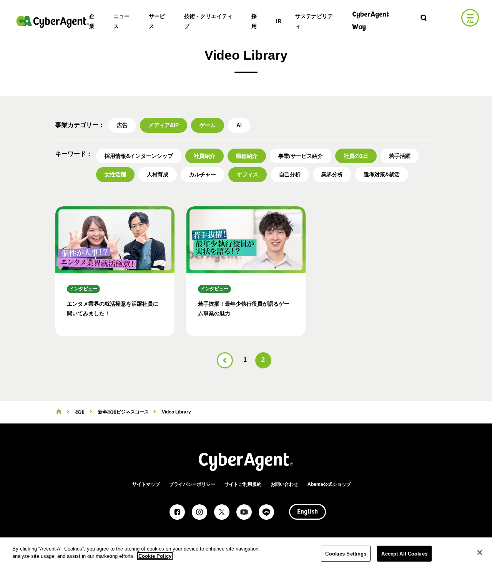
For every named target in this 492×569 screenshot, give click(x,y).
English (307, 512)
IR (278, 21)
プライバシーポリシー (192, 484)
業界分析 (332, 174)
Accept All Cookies (404, 554)
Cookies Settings (345, 554)
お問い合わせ (284, 484)
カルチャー (202, 174)
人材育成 (157, 174)
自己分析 (290, 174)
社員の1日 (356, 156)
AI (239, 125)
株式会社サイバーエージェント (52, 21)
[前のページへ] (225, 360)
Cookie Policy (154, 556)
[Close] (479, 552)
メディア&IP (163, 125)
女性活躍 (115, 174)
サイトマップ (146, 484)
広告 (122, 125)
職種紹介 (247, 156)
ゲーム (207, 125)
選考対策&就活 (382, 174)
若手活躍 (400, 156)
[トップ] (58, 412)
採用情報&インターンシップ (139, 156)
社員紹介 (204, 156)
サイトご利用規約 (242, 484)
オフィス (247, 174)
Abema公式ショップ (329, 484)
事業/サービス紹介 (300, 156)
